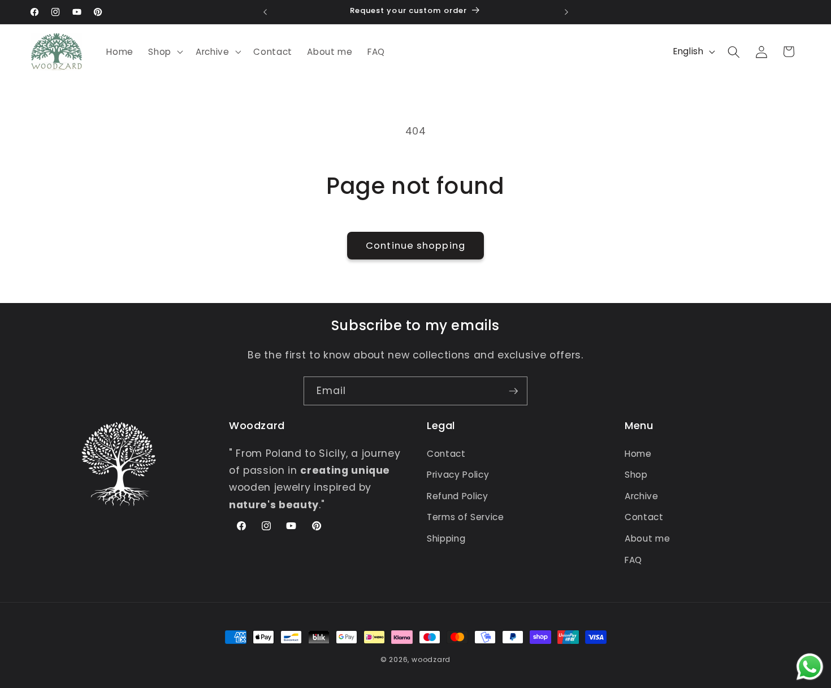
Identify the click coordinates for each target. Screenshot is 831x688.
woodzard (431, 659)
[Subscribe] (513, 391)
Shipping (446, 538)
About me (647, 538)
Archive (642, 496)
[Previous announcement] (265, 12)
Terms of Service (465, 517)
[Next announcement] (566, 12)
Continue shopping (415, 245)
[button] (164, 52)
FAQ (633, 560)
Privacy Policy (458, 475)
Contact (446, 454)
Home (638, 454)
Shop (636, 475)
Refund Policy (457, 496)
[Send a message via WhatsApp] (809, 666)
